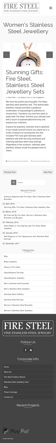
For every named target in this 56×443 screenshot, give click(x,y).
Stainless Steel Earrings (13, 299)
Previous (6, 55)
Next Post (48, 172)
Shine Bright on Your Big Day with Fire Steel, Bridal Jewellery (25, 227)
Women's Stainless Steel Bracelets (18, 305)
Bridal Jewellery (10, 261)
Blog (6, 256)
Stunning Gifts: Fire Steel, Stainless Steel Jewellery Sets (27, 207)
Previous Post (9, 172)
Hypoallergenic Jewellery (14, 278)
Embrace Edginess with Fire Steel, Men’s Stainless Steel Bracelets (27, 197)
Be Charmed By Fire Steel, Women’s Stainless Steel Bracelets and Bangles (25, 216)
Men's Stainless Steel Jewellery (17, 288)
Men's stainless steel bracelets (16, 283)
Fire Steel (12, 97)
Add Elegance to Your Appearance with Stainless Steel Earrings (26, 237)
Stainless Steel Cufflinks (14, 294)
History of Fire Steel (12, 267)
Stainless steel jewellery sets (41, 161)
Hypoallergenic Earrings (14, 272)
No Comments (38, 97)
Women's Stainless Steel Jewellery (17, 161)
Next (49, 55)
